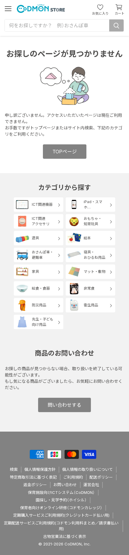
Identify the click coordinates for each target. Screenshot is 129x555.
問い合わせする (64, 405)
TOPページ (64, 152)
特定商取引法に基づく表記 (33, 477)
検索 (14, 469)
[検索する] (116, 25)
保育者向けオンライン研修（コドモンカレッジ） (61, 507)
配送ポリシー (101, 477)
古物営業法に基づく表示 (64, 536)
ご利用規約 (73, 477)
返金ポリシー (35, 484)
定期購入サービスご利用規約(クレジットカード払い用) (61, 515)
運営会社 (91, 484)
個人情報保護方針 (40, 469)
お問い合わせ (65, 484)
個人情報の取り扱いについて (87, 469)
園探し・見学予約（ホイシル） (61, 499)
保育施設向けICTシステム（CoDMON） (61, 492)
